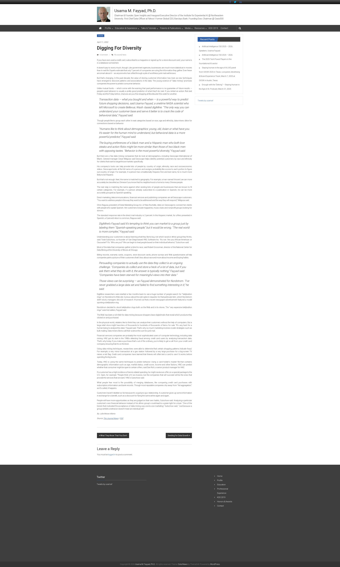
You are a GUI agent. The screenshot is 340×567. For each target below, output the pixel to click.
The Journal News (120, 55)
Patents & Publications (170, 28)
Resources (200, 28)
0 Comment (103, 55)
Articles (100, 36)
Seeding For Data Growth (178, 435)
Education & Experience (126, 28)
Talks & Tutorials (148, 28)
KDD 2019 (213, 28)
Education (221, 485)
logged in (112, 455)
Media (188, 28)
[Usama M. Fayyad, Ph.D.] (100, 28)
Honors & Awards (224, 502)
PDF (121, 418)
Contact (224, 28)
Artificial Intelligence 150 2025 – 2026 (217, 55)
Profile (108, 28)
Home (219, 476)
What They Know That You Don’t (113, 435)
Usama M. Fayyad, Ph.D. (135, 10)
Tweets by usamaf (205, 101)
